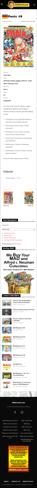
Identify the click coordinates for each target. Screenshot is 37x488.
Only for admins (9, 215)
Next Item (8, 235)
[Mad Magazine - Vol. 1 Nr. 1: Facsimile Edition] (6, 375)
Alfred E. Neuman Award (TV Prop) (23, 309)
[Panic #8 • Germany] (18, 46)
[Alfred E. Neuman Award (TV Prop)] (6, 312)
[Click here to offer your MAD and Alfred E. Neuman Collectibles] (18, 293)
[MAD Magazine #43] (6, 330)
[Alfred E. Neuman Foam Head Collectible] (6, 321)
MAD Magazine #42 (19, 337)
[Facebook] (15, 413)
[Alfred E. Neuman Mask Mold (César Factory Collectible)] (6, 303)
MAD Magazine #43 (19, 328)
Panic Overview (10, 238)
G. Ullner (18, 178)
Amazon (18, 244)
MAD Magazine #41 (19, 346)
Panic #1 (30, 206)
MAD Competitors (11, 11)
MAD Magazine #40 (19, 355)
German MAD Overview (13, 240)
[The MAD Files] (6, 366)
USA (14, 311)
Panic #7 (6, 206)
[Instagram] (22, 413)
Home (3, 11)
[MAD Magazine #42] (6, 339)
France (15, 304)
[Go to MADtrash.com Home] (18, 5)
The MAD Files (17, 364)
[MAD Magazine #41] (6, 348)
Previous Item (9, 233)
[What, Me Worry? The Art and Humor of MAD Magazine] (6, 385)
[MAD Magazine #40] (6, 357)
